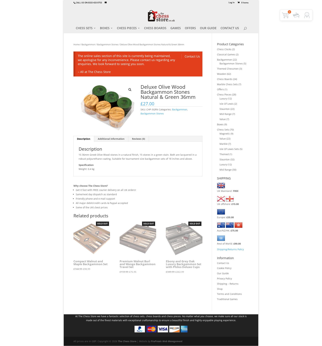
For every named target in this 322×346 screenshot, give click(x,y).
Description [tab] (83, 138)
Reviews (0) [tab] (138, 138)
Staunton (225, 109)
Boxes (105, 28)
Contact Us (230, 28)
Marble (224, 143)
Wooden (221, 73)
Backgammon (88, 44)
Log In (232, 3)
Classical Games (226, 54)
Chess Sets (84, 28)
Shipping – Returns (227, 283)
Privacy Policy (224, 278)
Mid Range (226, 114)
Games (175, 28)
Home (76, 44)
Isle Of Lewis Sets (229, 149)
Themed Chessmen (228, 68)
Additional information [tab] (111, 138)
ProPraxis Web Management (166, 341)
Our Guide (208, 28)
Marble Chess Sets (227, 84)
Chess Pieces (127, 28)
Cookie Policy (224, 268)
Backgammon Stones (107, 44)
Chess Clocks (224, 49)
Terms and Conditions (229, 294)
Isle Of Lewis (227, 103)
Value (223, 119)
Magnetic (225, 133)
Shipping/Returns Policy (230, 249)
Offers (190, 28)
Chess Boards (155, 28)
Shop (220, 288)
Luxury (223, 98)
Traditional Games (227, 299)
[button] (130, 90)
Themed (224, 154)
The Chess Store (127, 341)
